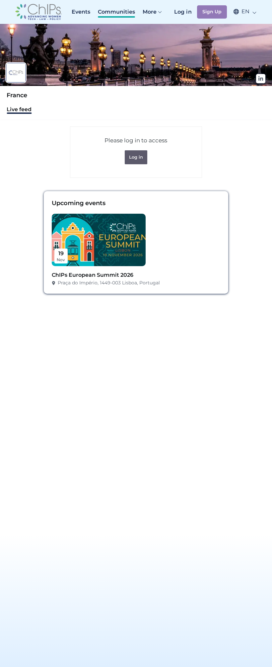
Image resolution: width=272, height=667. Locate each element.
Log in (183, 12)
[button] (242, 11)
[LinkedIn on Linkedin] (260, 78)
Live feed (19, 109)
